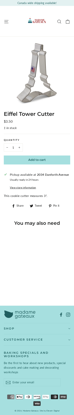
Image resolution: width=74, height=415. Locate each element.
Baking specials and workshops (26, 354)
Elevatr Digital (52, 410)
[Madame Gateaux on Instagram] (68, 314)
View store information (23, 187)
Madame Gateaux (31, 410)
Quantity (12, 140)
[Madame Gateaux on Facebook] (61, 314)
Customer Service (23, 339)
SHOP (9, 328)
